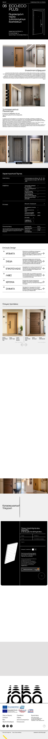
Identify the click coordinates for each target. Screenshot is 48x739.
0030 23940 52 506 (35, 717)
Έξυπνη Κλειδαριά (8, 721)
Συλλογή (5, 717)
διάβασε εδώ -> (24, 565)
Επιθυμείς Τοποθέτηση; (26, 549)
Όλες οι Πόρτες (7, 715)
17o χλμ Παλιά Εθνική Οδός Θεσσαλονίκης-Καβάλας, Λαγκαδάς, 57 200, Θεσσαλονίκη (37, 719)
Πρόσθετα (20, 715)
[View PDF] (16, 616)
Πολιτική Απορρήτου (6, 732)
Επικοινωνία (20, 721)
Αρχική (4, 2)
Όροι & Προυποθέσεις (16, 732)
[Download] (24, 616)
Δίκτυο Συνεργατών (23, 719)
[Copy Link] (20, 616)
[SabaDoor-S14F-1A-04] (22, 149)
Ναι (34, 549)
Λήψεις (19, 717)
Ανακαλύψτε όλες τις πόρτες (38, 2)
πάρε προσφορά (19, 342)
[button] (26, 344)
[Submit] (41, 576)
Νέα (3, 719)
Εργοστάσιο (35, 715)
